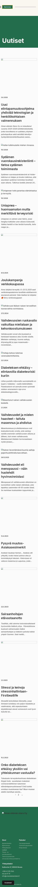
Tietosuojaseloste (8, 857)
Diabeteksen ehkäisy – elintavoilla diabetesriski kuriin (18, 372)
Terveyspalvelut (24, 843)
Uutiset (4, 850)
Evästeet (8, 883)
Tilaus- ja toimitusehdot (7, 853)
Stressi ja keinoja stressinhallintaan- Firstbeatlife (14, 691)
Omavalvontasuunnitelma (9, 859)
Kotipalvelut (23, 848)
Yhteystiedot (6, 848)
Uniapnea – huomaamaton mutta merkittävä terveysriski (17, 209)
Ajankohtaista (6, 843)
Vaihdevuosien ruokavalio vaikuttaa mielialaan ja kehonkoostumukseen (19, 324)
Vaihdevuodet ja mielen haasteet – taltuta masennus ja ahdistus (17, 419)
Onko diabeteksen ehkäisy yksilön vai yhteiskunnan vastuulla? (18, 769)
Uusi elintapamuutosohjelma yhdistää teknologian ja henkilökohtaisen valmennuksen (17, 112)
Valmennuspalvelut (25, 845)
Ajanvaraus (7, 7)
